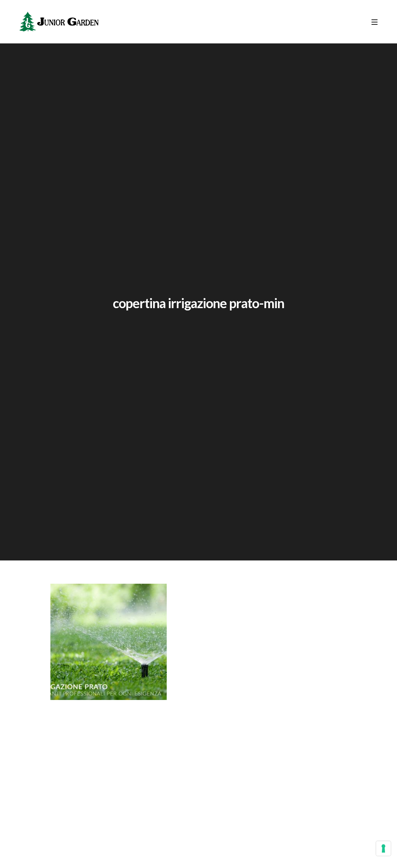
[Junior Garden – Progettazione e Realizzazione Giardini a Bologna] (58, 22)
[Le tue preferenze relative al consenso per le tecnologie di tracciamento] (383, 848)
